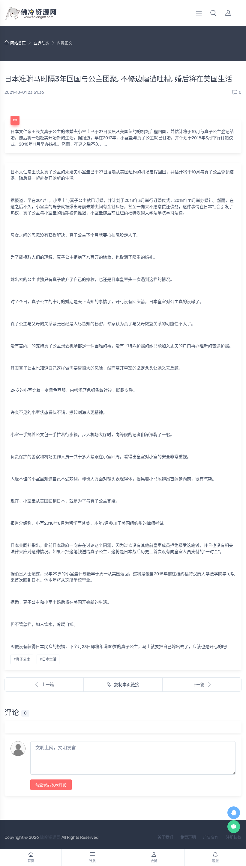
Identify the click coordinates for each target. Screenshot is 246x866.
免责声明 (188, 837)
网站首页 (18, 43)
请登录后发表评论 (51, 784)
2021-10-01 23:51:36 (24, 92)
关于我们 (165, 837)
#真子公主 (22, 659)
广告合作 (211, 837)
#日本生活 (48, 659)
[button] (213, 13)
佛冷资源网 (50, 837)
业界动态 (41, 43)
